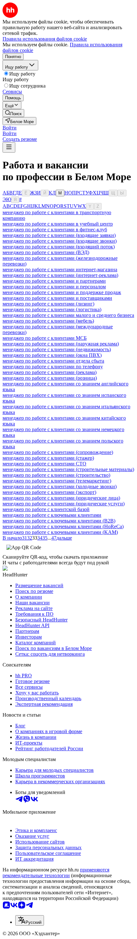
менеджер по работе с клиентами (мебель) (48, 321)
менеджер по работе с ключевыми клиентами (52, 515)
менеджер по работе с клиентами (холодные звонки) (60, 486)
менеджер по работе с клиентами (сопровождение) (58, 452)
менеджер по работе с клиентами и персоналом (54, 286)
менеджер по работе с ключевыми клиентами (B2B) (59, 520)
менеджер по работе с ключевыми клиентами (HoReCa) (63, 526)
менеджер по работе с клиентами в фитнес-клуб (55, 229)
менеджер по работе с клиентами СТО (44, 463)
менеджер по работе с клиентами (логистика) (52, 309)
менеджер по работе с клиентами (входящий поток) (59, 246)
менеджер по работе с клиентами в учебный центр (58, 224)
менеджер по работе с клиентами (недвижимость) (57, 349)
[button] (10, 127)
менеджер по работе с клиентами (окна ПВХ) (52, 355)
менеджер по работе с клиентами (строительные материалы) (68, 469)
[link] (13, 113)
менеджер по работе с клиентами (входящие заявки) (59, 235)
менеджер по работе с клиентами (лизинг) (48, 303)
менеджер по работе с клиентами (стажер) (48, 458)
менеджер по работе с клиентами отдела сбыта (53, 361)
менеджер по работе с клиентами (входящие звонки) (60, 241)
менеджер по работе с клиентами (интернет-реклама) (60, 275)
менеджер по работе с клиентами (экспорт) (49, 492)
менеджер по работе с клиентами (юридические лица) (61, 498)
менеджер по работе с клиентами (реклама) (50, 372)
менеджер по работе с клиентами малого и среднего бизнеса (68, 315)
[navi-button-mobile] (9, 147)
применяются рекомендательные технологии (56, 872)
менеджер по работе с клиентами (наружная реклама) (61, 343)
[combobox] (29, 920)
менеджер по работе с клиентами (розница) (50, 378)
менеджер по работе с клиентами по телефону (53, 366)
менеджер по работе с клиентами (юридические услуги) (64, 503)
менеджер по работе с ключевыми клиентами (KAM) (60, 532)
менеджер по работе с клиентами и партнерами (54, 281)
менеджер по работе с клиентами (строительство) (56, 475)
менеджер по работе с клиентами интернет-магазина (60, 269)
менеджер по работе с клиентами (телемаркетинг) (57, 480)
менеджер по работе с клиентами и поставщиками (57, 298)
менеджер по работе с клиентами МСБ (45, 338)
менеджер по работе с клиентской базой (46, 509)
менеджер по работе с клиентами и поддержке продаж (62, 292)
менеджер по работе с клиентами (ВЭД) (46, 252)
